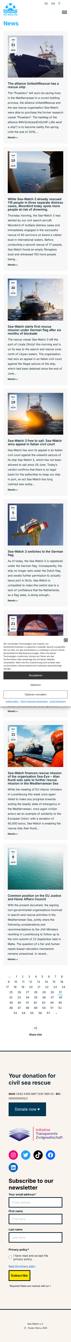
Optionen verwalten (35, 694)
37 (52, 997)
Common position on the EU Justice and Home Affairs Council (34, 897)
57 (48, 1013)
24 (63, 987)
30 (52, 992)
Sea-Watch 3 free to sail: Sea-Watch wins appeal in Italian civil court (35, 442)
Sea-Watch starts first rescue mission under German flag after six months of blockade (34, 330)
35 (35, 997)
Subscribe (19, 1275)
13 (38, 981)
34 (27, 997)
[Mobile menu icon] (64, 12)
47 (19, 1007)
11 (23, 981)
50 (44, 1007)
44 (52, 1002)
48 (27, 1007)
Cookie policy (12, 701)
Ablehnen (35, 684)
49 (35, 1007)
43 (43, 1002)
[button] (66, 640)
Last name (16, 1229)
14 (46, 981)
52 (60, 1007)
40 (19, 1002)
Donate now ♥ (27, 1109)
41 (27, 1002)
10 (15, 981)
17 (7, 987)
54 (23, 1013)
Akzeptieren (35, 675)
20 (31, 987)
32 (11, 997)
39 (11, 1002)
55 (32, 1013)
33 (19, 997)
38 (60, 997)
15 (54, 981)
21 (38, 987)
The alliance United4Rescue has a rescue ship (33, 85)
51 (51, 1007)
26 (19, 992)
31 (60, 992)
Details (12, 137)
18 (15, 987)
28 (35, 992)
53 (15, 1013)
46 (11, 1007)
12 (30, 981)
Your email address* (22, 1194)
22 (47, 987)
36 (44, 997)
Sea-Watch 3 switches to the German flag (35, 553)
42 (35, 1002)
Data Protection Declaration (34, 701)
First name (16, 1211)
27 (27, 992)
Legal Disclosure (57, 701)
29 (44, 992)
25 (11, 992)
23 (55, 987)
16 (61, 981)
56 (40, 1013)
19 (22, 987)
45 (60, 1002)
